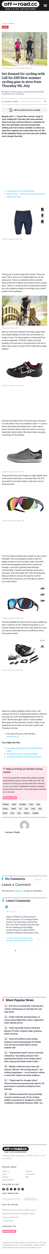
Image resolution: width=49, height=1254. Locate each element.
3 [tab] (19, 950)
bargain (5, 804)
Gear (38, 804)
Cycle (31, 804)
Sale (19, 813)
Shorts (26, 813)
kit (20, 809)
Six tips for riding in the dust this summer (24, 757)
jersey (13, 809)
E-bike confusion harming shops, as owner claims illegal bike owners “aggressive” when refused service (24, 1020)
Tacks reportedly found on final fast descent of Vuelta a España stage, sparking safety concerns (22, 1031)
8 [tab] (29, 950)
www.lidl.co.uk (13, 736)
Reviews (5, 1177)
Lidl (15, 116)
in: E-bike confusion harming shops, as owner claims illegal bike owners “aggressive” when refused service (19, 939)
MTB (40, 809)
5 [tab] (23, 950)
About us (5, 1171)
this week (30, 191)
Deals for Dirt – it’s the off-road (20, 194)
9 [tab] (31, 950)
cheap (14, 804)
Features (28, 1171)
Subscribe (11, 797)
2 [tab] (17, 950)
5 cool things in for (15, 191)
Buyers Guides (7, 1180)
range (5, 813)
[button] (45, 5)
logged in (18, 891)
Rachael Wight (12, 832)
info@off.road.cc (30, 1210)
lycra (33, 809)
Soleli (9, 751)
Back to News (8, 23)
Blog (27, 1177)
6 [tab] (25, 950)
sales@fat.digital (28, 1214)
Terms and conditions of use (31, 1247)
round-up (36, 194)
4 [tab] (21, 950)
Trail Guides (29, 1174)
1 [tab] (15, 950)
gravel (5, 809)
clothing (23, 804)
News (4, 1174)
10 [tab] (33, 950)
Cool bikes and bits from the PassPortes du (25, 748)
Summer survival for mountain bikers (22, 754)
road (12, 813)
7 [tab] (27, 950)
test (24, 191)
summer (35, 813)
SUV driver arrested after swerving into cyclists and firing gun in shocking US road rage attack (23, 1009)
